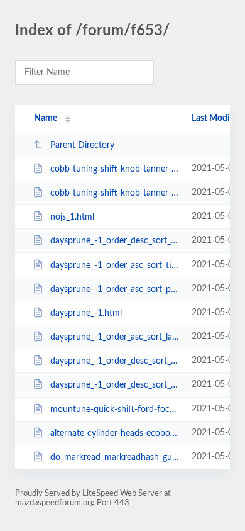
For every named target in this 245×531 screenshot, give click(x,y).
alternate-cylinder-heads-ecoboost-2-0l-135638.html (115, 433)
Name (45, 118)
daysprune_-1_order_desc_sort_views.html (115, 385)
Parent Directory (82, 145)
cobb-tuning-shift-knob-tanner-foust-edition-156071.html (115, 169)
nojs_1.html (72, 217)
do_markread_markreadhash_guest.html (115, 457)
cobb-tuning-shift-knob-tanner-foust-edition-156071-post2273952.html (115, 193)
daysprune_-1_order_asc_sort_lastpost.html (115, 337)
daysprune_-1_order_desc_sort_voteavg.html (115, 241)
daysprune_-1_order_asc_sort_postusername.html (115, 289)
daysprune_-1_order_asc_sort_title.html (115, 265)
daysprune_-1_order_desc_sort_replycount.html (115, 361)
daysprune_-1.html (86, 313)
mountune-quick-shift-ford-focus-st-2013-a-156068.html (115, 409)
